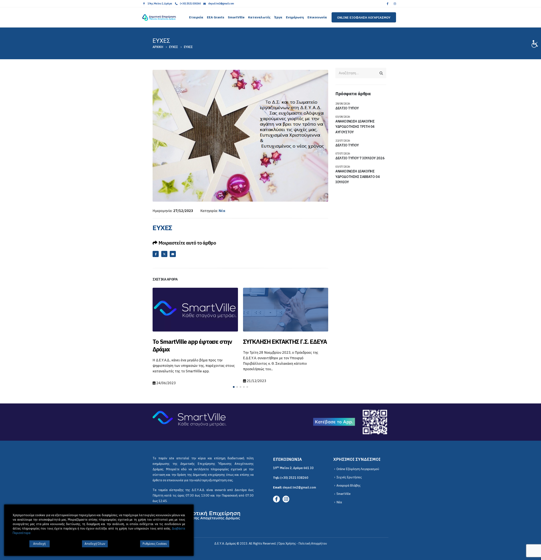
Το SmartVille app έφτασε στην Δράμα (192, 345)
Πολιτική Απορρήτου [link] (312, 543)
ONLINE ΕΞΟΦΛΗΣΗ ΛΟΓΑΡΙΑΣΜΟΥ (364, 17)
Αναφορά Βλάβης (348, 485)
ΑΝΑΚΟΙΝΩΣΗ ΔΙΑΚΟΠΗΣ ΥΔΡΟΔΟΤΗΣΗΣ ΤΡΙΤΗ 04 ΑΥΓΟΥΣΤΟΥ (354, 126)
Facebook (156, 254)
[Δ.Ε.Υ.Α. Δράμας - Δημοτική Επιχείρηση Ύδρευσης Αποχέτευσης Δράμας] (159, 17)
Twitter (164, 254)
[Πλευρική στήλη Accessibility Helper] (536, 43)
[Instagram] (395, 4)
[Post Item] (195, 310)
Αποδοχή (39, 544)
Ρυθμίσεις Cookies (155, 544)
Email (173, 254)
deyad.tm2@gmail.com (221, 3)
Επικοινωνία (317, 17)
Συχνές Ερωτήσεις (349, 477)
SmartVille (236, 17)
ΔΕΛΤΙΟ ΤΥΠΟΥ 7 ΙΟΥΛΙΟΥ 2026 (359, 158)
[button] (233, 387)
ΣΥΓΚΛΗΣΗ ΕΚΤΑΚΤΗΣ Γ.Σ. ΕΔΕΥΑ (285, 341)
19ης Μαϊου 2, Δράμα (160, 3)
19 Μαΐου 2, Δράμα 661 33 (293, 468)
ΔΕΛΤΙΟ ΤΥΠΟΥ (347, 108)
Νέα (222, 211)
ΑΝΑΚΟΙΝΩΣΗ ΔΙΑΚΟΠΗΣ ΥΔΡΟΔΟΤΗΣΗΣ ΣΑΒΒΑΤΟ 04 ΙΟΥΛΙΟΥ (357, 176)
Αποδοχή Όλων (95, 544)
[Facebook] (388, 4)
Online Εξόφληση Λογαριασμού (357, 469)
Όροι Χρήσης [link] (287, 543)
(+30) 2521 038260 (190, 3)
